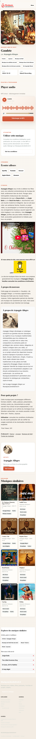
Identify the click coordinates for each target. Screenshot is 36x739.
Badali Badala (5, 568)
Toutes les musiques (7, 436)
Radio (2, 706)
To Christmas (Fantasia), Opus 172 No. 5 (8, 503)
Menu (32, 5)
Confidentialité (16, 736)
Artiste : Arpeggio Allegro (9, 638)
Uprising (4, 602)
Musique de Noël (27, 434)
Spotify (4, 170)
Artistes (2, 704)
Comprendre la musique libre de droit (8, 719)
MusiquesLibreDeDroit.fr (11, 682)
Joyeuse (18, 434)
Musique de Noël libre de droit (10, 642)
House (20, 704)
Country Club (5, 536)
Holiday (22, 602)
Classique (21, 699)
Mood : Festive (25, 642)
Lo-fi (20, 701)
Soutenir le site (5, 708)
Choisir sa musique (5, 722)
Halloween (21, 710)
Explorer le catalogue (8, 691)
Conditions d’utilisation (6, 736)
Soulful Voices (23, 502)
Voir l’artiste (9, 468)
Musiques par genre (5, 701)
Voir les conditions (11, 151)
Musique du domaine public (7, 726)
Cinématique (22, 706)
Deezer (21, 170)
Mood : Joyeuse (6, 646)
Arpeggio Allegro (11, 54)
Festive (12, 434)
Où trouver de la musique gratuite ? (9, 724)
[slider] (18, 107)
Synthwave (21, 708)
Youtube (13, 170)
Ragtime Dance (24, 536)
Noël (20, 712)
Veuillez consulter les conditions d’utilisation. (18, 281)
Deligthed (22, 568)
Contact (22, 736)
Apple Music (6, 175)
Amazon (16, 175)
